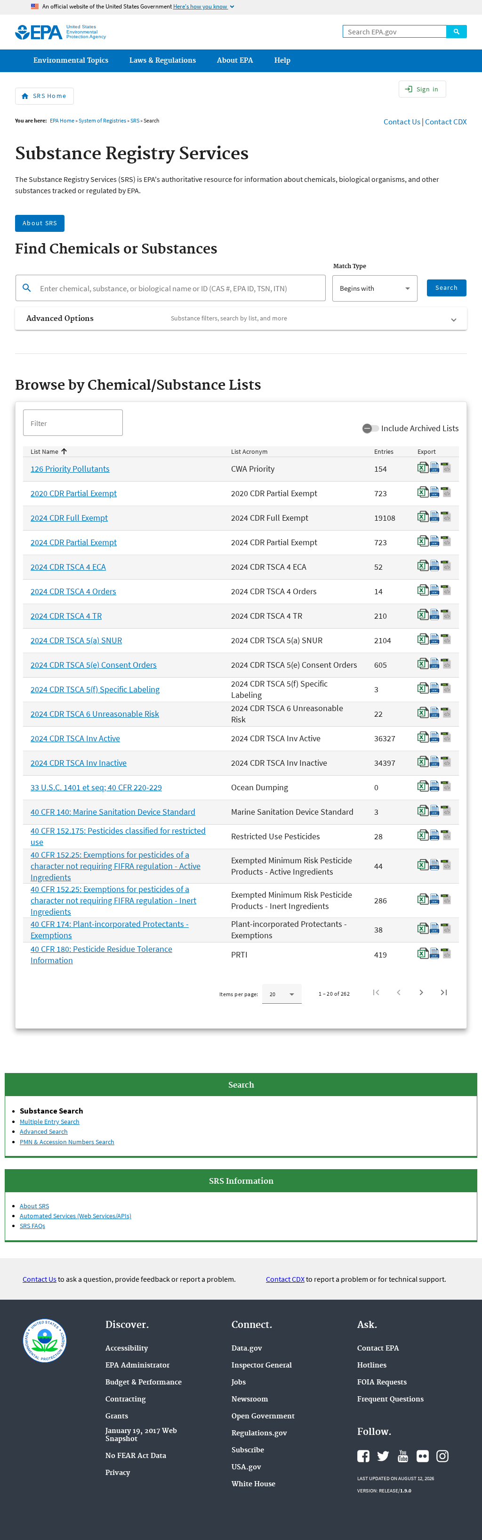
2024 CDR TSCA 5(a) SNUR (76, 640)
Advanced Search (44, 1131)
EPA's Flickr (423, 1456)
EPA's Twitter (383, 1456)
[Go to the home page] (39, 32)
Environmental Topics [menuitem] (70, 61)
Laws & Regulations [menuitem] (162, 61)
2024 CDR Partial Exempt (74, 542)
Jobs (239, 1383)
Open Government (263, 1417)
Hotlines (371, 1366)
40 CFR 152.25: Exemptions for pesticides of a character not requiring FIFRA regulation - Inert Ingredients (113, 900)
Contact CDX (446, 121)
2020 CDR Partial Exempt (74, 493)
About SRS (34, 1206)
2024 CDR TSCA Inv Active (75, 738)
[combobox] (375, 288)
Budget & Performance (143, 1383)
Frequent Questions (390, 1400)
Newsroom (250, 1400)
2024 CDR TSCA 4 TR (66, 615)
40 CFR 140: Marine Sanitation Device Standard (113, 811)
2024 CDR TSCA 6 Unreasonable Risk (95, 713)
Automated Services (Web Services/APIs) (75, 1216)
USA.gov (246, 1468)
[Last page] (444, 992)
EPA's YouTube (403, 1456)
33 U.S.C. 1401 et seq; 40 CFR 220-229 (96, 787)
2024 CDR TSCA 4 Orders (73, 591)
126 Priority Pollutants (70, 468)
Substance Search (51, 1111)
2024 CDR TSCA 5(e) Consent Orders (94, 664)
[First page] (376, 992)
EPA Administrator (137, 1366)
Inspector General (262, 1366)
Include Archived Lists (420, 428)
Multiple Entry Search (50, 1121)
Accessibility (126, 1349)
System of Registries (102, 120)
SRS (134, 120)
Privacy (117, 1473)
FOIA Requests (382, 1383)
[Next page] (421, 992)
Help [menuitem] (282, 61)
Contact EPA (378, 1349)
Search (456, 31)
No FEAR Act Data (135, 1456)
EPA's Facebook (363, 1456)
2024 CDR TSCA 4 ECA (68, 566)
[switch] (370, 428)
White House (253, 1485)
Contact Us (402, 121)
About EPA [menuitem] (235, 61)
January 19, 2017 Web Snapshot (141, 1435)
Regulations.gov (259, 1434)
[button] (241, 318)
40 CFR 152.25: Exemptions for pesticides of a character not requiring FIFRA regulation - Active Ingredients (116, 866)
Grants (116, 1417)
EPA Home (62, 120)
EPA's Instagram (442, 1456)
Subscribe (248, 1451)
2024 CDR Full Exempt (69, 517)
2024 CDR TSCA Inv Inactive (79, 762)
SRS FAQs (32, 1225)
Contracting (125, 1400)
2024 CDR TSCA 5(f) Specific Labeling (95, 689)
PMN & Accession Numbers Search (67, 1142)
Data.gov (247, 1349)
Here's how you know (204, 6)
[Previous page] (398, 992)
